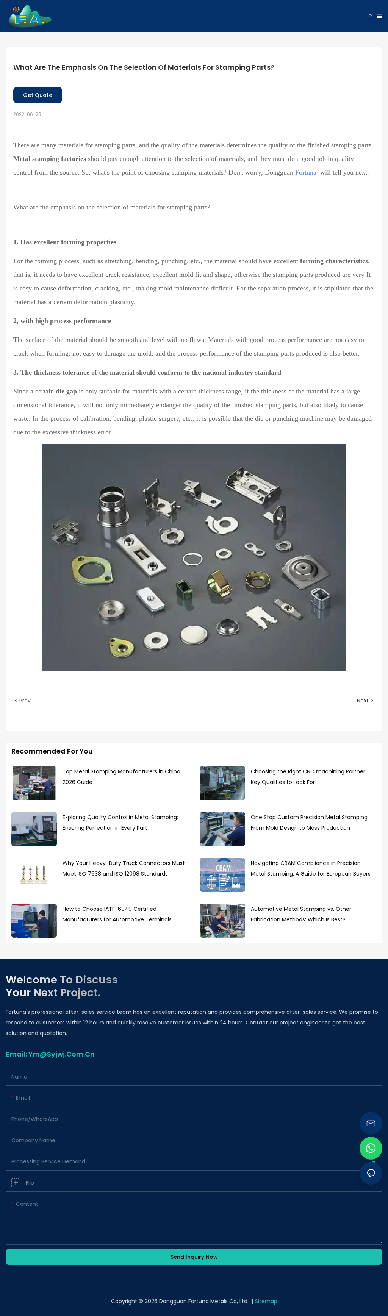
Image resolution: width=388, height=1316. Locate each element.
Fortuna (305, 172)
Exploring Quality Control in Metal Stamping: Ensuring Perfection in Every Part (120, 822)
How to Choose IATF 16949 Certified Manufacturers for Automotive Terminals (117, 914)
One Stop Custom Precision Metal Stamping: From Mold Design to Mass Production (310, 822)
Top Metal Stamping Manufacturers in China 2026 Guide (121, 777)
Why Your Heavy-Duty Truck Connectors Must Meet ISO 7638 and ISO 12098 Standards (124, 868)
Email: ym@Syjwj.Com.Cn (50, 1054)
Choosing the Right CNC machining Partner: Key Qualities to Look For (308, 777)
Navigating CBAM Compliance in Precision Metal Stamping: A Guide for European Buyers (311, 868)
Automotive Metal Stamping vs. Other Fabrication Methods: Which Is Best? (301, 914)
